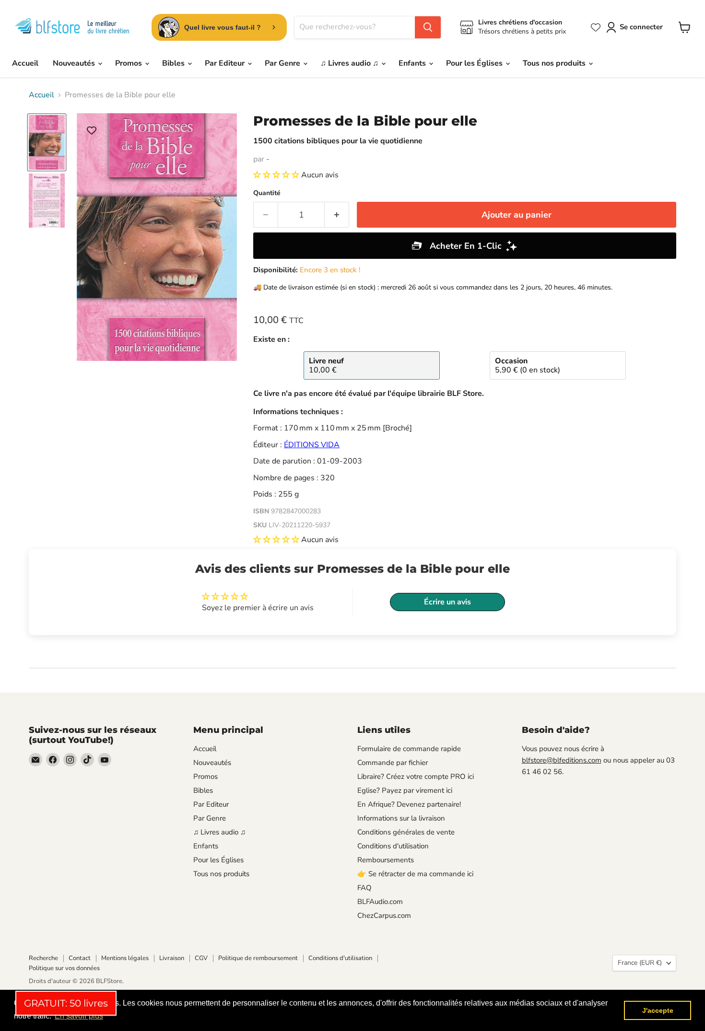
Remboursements (385, 860)
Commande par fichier (392, 762)
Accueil (25, 63)
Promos (129, 63)
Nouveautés (75, 63)
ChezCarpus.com (384, 915)
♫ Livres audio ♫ (350, 63)
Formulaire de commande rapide (409, 748)
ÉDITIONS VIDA (312, 445)
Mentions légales (125, 958)
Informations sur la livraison (401, 818)
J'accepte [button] (657, 1010)
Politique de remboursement (258, 958)
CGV (201, 958)
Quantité (267, 193)
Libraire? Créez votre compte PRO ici (415, 776)
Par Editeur (226, 63)
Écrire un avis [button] (447, 602)
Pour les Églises (475, 63)
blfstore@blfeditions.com (561, 760)
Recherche (43, 958)
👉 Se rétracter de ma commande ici (415, 874)
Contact (80, 958)
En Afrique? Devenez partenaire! (409, 804)
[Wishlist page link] (595, 27)
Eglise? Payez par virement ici (404, 790)
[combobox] (354, 27)
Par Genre (283, 63)
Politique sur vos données (64, 968)
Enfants (413, 63)
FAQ (364, 887)
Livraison (171, 958)
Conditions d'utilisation (393, 846)
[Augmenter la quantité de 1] (337, 215)
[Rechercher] (428, 27)
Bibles (174, 63)
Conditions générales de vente (406, 832)
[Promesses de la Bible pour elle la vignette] (47, 142)
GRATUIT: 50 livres (66, 1003)
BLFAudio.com (380, 901)
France (640, 962)
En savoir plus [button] (79, 1016)
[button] (277, 175)
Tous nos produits (555, 63)
